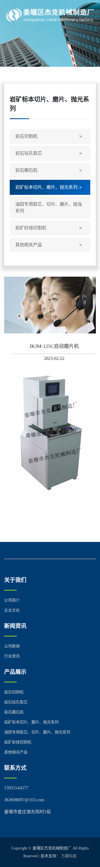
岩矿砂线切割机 (30, 227)
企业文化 (12, 610)
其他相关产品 (28, 244)
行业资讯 (12, 656)
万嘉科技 (69, 856)
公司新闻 (12, 646)
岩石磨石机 (26, 170)
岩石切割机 (26, 136)
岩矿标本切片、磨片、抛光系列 (46, 187)
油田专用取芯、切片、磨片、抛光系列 (48, 207)
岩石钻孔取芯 (28, 153)
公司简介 (12, 600)
